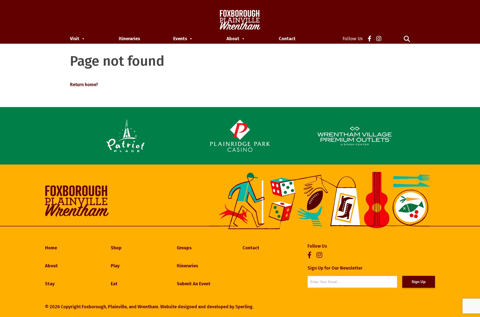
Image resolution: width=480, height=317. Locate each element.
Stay (49, 284)
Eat (114, 284)
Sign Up (419, 282)
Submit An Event (193, 284)
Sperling (243, 307)
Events (180, 38)
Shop (116, 248)
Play (115, 266)
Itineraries (129, 38)
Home (51, 248)
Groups (184, 248)
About (232, 38)
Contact (287, 38)
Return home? (84, 84)
